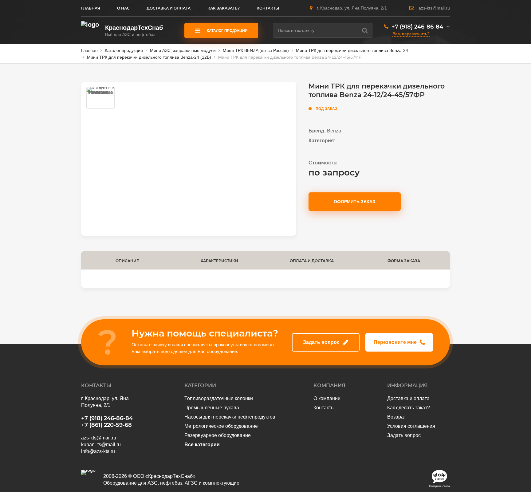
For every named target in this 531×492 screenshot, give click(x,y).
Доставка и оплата (408, 398)
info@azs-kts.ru (98, 451)
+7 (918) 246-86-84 (417, 26)
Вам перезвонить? (411, 33)
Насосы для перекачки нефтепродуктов (229, 416)
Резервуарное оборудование (217, 435)
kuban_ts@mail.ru (101, 444)
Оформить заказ (354, 201)
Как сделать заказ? (408, 407)
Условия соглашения (411, 426)
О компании (326, 398)
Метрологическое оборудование (221, 426)
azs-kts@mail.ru (434, 8)
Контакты (324, 407)
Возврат (396, 416)
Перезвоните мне (395, 342)
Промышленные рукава (211, 407)
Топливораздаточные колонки (218, 398)
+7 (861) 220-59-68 (106, 425)
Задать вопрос (321, 342)
